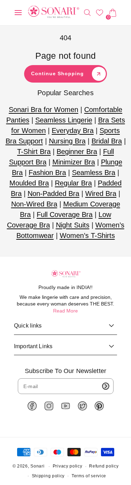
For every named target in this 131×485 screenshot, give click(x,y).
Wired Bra (100, 193)
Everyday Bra (73, 130)
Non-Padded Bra (53, 193)
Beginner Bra (77, 151)
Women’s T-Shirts (87, 235)
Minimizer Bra (73, 162)
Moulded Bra (29, 183)
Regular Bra (73, 183)
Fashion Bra (47, 172)
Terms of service (89, 475)
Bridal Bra (107, 141)
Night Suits (72, 225)
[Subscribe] (106, 386)
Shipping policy (48, 475)
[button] (18, 12)
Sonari (37, 466)
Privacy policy (67, 466)
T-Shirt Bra (34, 151)
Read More (65, 311)
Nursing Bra (67, 141)
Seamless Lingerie (63, 120)
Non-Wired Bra (34, 204)
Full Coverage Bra (65, 214)
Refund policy (103, 466)
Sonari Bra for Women (43, 109)
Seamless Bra (93, 172)
